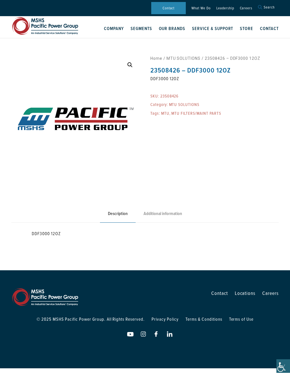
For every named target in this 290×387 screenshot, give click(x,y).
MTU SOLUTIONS (184, 58)
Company (114, 28)
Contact (169, 7)
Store (246, 28)
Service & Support (212, 28)
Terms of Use (241, 319)
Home (156, 58)
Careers (246, 7)
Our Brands (172, 28)
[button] (130, 65)
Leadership (225, 7)
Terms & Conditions (203, 319)
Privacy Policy (165, 319)
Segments (141, 28)
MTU (165, 113)
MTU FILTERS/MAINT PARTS (196, 113)
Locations (245, 293)
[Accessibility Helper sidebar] (283, 366)
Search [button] (269, 7)
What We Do (201, 7)
